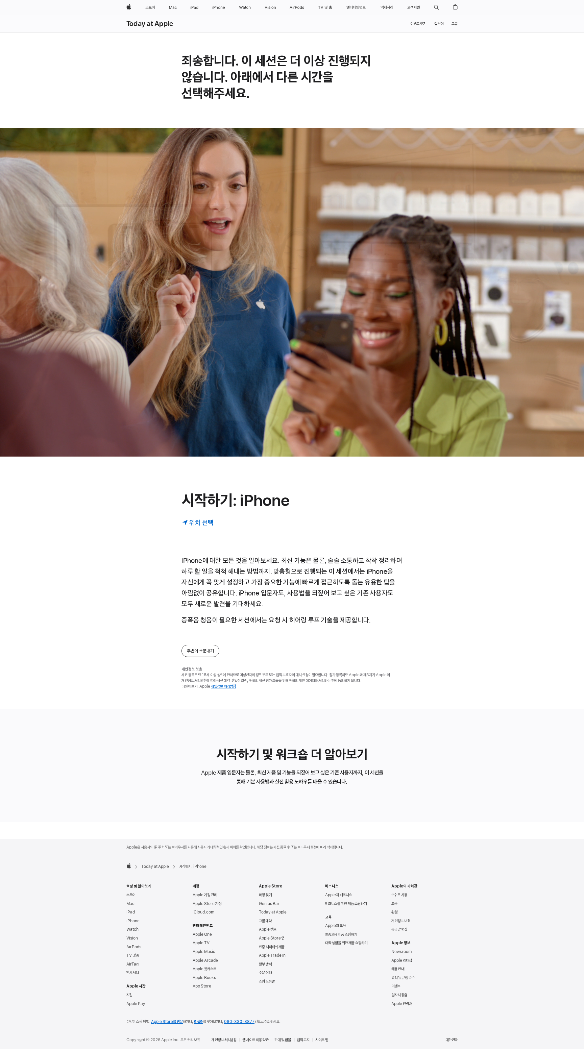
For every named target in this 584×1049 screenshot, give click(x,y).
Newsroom (401, 951)
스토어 (131, 895)
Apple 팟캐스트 (204, 969)
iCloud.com (203, 912)
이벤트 (395, 986)
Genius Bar (269, 903)
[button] (436, 7)
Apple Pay (135, 1003)
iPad (130, 912)
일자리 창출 (399, 995)
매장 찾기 (265, 895)
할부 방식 (265, 964)
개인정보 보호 (400, 921)
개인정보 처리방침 (223, 686)
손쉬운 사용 (399, 895)
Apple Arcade (205, 960)
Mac (130, 903)
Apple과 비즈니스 (338, 895)
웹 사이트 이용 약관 (255, 1040)
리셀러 (198, 1021)
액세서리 (132, 972)
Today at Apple (149, 24)
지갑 (129, 995)
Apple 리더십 (401, 960)
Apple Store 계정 (207, 903)
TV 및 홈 (132, 955)
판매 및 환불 (282, 1040)
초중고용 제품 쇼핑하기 (341, 934)
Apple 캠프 (267, 929)
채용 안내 (397, 969)
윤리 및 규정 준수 (403, 977)
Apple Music (204, 951)
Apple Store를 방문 (167, 1021)
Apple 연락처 (401, 1003)
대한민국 (451, 1040)
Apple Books (204, 977)
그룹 (455, 23)
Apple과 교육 (335, 925)
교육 (394, 903)
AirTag (132, 964)
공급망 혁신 (399, 929)
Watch (132, 929)
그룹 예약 (265, 921)
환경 (394, 912)
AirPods (133, 947)
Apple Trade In (272, 955)
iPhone (133, 921)
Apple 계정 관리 (205, 895)
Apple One (202, 934)
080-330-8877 (239, 1021)
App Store (202, 986)
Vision (132, 938)
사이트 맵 (321, 1040)
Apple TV (201, 943)
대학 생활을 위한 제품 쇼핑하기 (346, 943)
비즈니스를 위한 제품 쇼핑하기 (346, 903)
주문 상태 (265, 972)
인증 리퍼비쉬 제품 (272, 947)
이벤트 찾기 (418, 23)
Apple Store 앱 (272, 938)
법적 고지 (303, 1040)
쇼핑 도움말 (267, 981)
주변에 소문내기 (200, 651)
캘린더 (438, 23)
